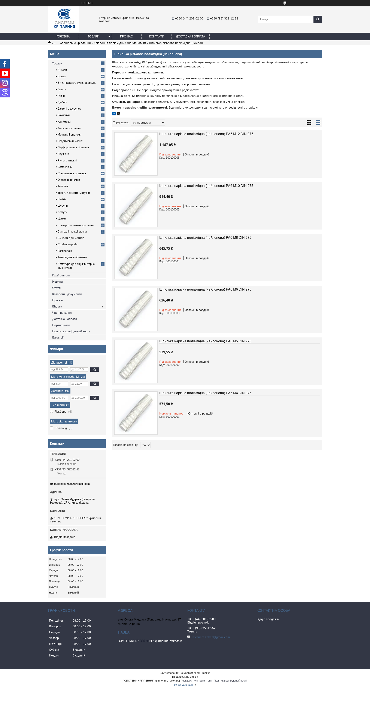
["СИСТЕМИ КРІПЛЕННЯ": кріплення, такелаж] (63, 31)
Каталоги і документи (67, 294)
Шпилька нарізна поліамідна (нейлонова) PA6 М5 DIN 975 (205, 341)
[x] (118, 114)
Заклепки (64, 115)
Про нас (126, 36)
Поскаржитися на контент (196, 680)
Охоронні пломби (69, 179)
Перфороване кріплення (73, 147)
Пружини (63, 153)
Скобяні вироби (67, 244)
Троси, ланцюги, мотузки (74, 192)
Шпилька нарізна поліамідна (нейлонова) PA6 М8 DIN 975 (205, 237)
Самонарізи (65, 167)
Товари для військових (72, 257)
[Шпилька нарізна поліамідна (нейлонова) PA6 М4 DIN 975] (136, 413)
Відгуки (57, 306)
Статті (56, 287)
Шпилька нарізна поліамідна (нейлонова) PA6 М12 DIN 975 (206, 134)
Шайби (62, 199)
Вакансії (58, 337)
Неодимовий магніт (70, 141)
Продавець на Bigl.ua (185, 676)
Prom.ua (205, 672)
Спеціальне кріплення (75, 43)
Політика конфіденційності (230, 680)
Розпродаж (65, 250)
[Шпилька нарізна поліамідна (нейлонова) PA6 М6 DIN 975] (136, 309)
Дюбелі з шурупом (70, 108)
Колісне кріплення (69, 128)
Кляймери (64, 121)
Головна (63, 36)
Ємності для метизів (71, 238)
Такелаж (63, 186)
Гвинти (62, 89)
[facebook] (114, 114)
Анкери (62, 70)
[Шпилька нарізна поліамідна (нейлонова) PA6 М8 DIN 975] (136, 257)
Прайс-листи (61, 275)
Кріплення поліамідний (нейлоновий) (120, 43)
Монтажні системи (69, 134)
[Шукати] (317, 19)
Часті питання (62, 312)
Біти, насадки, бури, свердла (76, 82)
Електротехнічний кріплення (76, 225)
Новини (57, 281)
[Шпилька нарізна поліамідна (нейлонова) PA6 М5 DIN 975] (136, 361)
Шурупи (63, 205)
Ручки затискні (67, 160)
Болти (62, 76)
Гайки (61, 95)
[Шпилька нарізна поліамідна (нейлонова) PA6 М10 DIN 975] (136, 205)
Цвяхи (62, 218)
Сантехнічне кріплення (72, 231)
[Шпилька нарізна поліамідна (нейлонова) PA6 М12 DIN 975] (136, 154)
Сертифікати (61, 325)
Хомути (62, 212)
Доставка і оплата (190, 36)
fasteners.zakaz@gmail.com (72, 483)
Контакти (156, 36)
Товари (93, 36)
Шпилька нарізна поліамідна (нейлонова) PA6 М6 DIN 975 (205, 289)
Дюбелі (62, 102)
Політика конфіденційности (71, 331)
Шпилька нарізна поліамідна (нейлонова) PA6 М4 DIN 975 (205, 393)
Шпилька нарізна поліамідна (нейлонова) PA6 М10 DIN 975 (206, 186)
